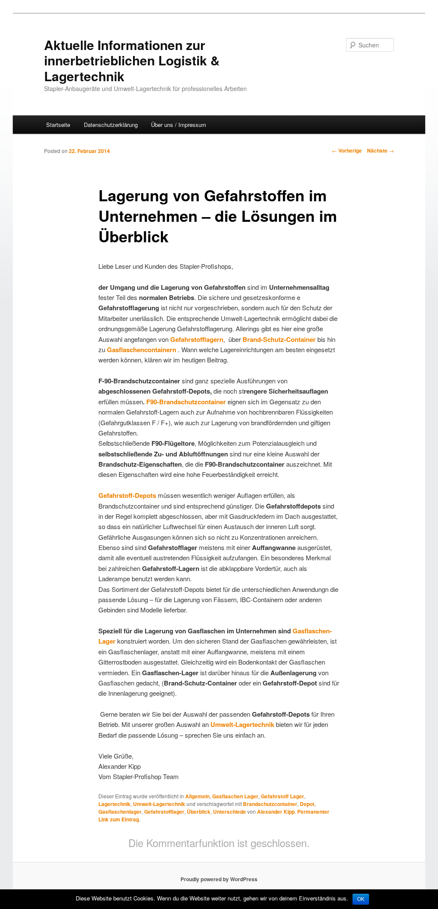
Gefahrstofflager (164, 811)
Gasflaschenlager (120, 811)
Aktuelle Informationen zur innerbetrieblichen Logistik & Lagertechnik (132, 60)
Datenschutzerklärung (111, 125)
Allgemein (197, 796)
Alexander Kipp (276, 811)
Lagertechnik (114, 804)
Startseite (58, 125)
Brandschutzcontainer (270, 804)
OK (360, 899)
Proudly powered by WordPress (219, 879)
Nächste (380, 150)
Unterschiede (229, 811)
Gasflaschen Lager (235, 796)
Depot (307, 804)
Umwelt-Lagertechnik (159, 804)
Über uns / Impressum (178, 125)
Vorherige (347, 150)
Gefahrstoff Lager (282, 796)
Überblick (198, 811)
